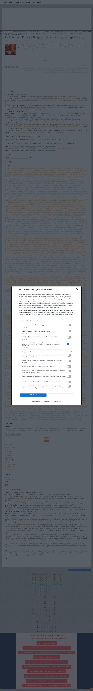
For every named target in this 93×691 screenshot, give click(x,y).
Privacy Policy (57, 401)
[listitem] (46, 321)
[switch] (69, 325)
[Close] (78, 290)
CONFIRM (33, 395)
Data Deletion (36, 401)
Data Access (46, 401)
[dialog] (46, 345)
